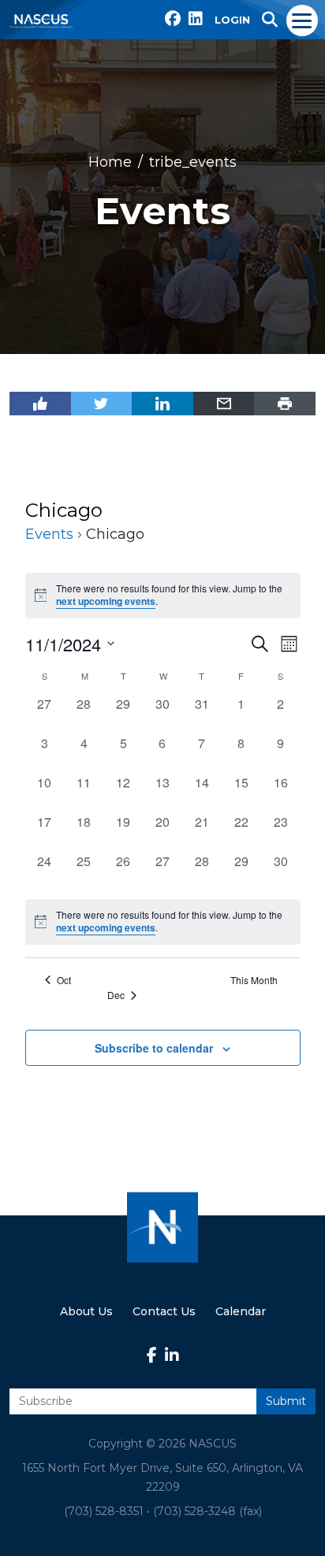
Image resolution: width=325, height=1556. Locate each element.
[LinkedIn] (162, 403)
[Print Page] (285, 403)
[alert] (163, 922)
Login (232, 19)
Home (110, 162)
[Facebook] (40, 403)
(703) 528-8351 (104, 1511)
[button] (270, 19)
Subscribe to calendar (154, 1048)
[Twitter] (102, 403)
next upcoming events (105, 601)
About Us (86, 1311)
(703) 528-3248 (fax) (207, 1511)
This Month (254, 980)
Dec (116, 995)
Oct (64, 980)
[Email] (224, 403)
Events (49, 534)
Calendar (240, 1311)
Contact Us (164, 1311)
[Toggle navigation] (303, 20)
